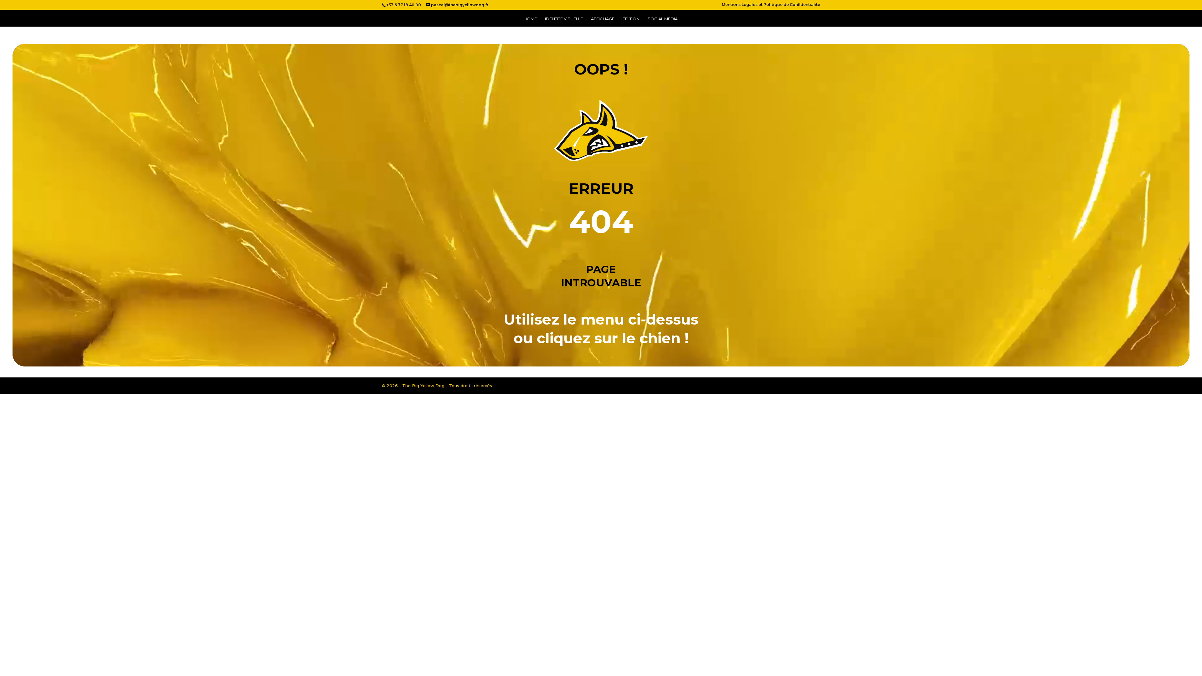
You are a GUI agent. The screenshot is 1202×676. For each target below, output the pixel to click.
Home (530, 19)
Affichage (602, 19)
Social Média (663, 19)
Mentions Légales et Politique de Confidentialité (771, 5)
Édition (631, 19)
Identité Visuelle (564, 19)
